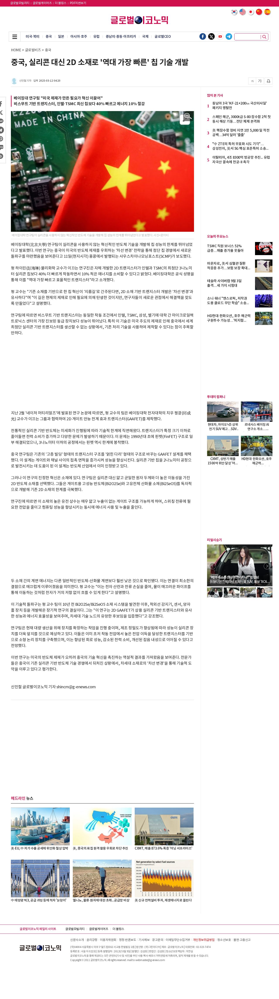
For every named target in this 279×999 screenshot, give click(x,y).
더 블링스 (60, 3)
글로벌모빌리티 (19, 3)
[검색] (264, 37)
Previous (212, 566)
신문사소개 (77, 940)
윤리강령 (92, 940)
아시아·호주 (78, 37)
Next (267, 566)
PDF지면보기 (78, 3)
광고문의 (157, 940)
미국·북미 (32, 37)
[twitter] (211, 36)
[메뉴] (14, 36)
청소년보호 (224, 940)
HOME (16, 50)
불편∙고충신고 (242, 940)
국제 (145, 37)
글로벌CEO (163, 37)
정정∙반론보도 (127, 940)
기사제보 (144, 940)
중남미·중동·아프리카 (121, 37)
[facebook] (202, 36)
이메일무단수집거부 (178, 940)
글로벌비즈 (33, 50)
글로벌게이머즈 (42, 3)
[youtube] (220, 36)
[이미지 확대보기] (188, 116)
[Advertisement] (102, 373)
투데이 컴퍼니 (216, 397)
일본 (61, 37)
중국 (49, 37)
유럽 (96, 37)
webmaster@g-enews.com (150, 960)
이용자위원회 (108, 940)
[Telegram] (229, 36)
